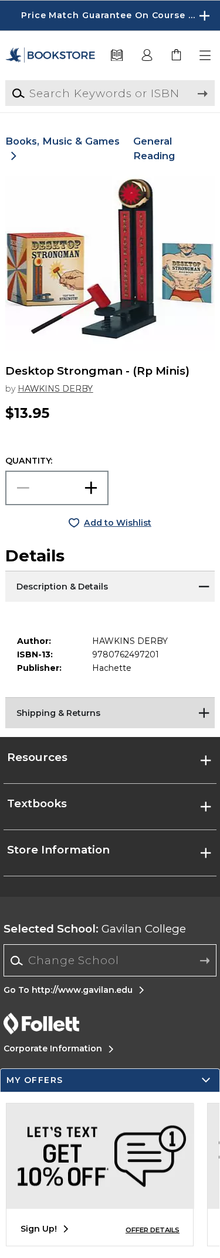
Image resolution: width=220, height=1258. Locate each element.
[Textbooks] (117, 56)
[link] (176, 56)
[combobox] (110, 960)
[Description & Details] (109, 585)
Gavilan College (95, 928)
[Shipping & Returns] (109, 712)
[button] (110, 15)
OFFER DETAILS (153, 1230)
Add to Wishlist (117, 522)
